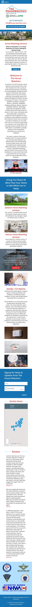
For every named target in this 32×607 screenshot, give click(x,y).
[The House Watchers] (16, 11)
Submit (24, 395)
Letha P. (8, 507)
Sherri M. (9, 557)
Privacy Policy (7, 597)
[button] (3, 2)
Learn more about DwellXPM (16, 26)
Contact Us (16, 69)
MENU (7, 2)
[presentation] (14, 388)
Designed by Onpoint (16, 604)
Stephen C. (9, 485)
